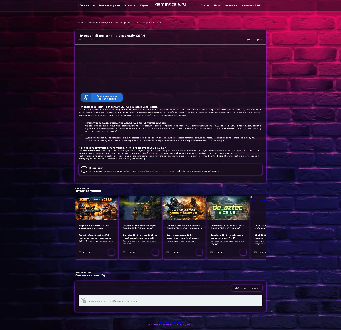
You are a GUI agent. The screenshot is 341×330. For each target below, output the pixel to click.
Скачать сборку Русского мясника (161, 171)
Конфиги (129, 5)
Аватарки (231, 5)
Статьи (205, 5)
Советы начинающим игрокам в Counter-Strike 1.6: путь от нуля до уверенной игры (184, 228)
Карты (144, 5)
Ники (217, 5)
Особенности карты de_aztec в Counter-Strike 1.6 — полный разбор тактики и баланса (227, 228)
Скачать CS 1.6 (251, 5)
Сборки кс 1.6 (86, 5)
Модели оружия (109, 5)
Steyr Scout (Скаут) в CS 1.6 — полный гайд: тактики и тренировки (94, 228)
